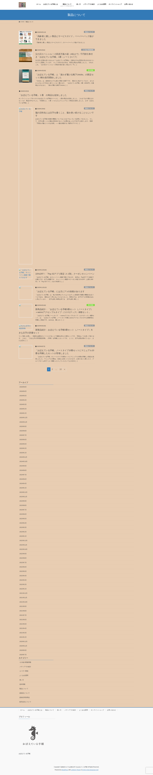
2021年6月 (23, 619)
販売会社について (25, 702)
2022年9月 (23, 553)
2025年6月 (23, 439)
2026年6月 (23, 391)
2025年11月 (23, 422)
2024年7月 (23, 475)
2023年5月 (23, 518)
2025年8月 (23, 431)
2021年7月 (23, 615)
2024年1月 (23, 488)
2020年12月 (23, 641)
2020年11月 (23, 646)
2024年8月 (23, 470)
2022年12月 (23, 540)
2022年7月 (23, 562)
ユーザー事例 (23, 671)
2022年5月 (23, 571)
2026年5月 (23, 395)
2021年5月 (23, 624)
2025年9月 (23, 426)
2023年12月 (23, 492)
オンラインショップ (97, 710)
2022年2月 (23, 584)
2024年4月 (23, 483)
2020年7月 (23, 654)
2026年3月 (23, 404)
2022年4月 (23, 576)
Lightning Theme (76, 770)
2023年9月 (23, 501)
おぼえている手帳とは (35, 710)
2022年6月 (23, 567)
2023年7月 (23, 510)
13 (61, 369)
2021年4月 (23, 628)
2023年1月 (23, 536)
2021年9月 (23, 606)
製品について (89, 32)
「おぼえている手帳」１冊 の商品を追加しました (43, 95)
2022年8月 (23, 558)
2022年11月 (23, 545)
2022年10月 (23, 549)
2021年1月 (23, 637)
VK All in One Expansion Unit (90, 770)
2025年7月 (23, 435)
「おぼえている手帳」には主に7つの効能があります (59, 291)
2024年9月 (23, 466)
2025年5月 (23, 444)
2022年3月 (23, 580)
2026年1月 (23, 413)
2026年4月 (23, 400)
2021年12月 (23, 593)
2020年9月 (23, 650)
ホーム (22, 710)
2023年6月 (23, 514)
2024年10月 (23, 461)
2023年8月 (23, 505)
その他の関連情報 (88, 50)
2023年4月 (23, 523)
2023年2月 (23, 532)
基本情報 (90, 70)
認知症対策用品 (24, 697)
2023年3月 (23, 527)
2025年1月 (23, 453)
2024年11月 (23, 457)
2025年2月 (23, 448)
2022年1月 (23, 589)
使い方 (21, 680)
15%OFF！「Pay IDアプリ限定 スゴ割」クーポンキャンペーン (64, 274)
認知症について (24, 693)
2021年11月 (23, 597)
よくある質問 (23, 675)
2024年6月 (23, 479)
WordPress (65, 770)
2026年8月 (23, 387)
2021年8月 (23, 611)
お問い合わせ (111, 710)
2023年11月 (23, 496)
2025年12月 (23, 417)
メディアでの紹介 (25, 666)
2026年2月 (23, 409)
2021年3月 (23, 633)
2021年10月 (23, 602)
